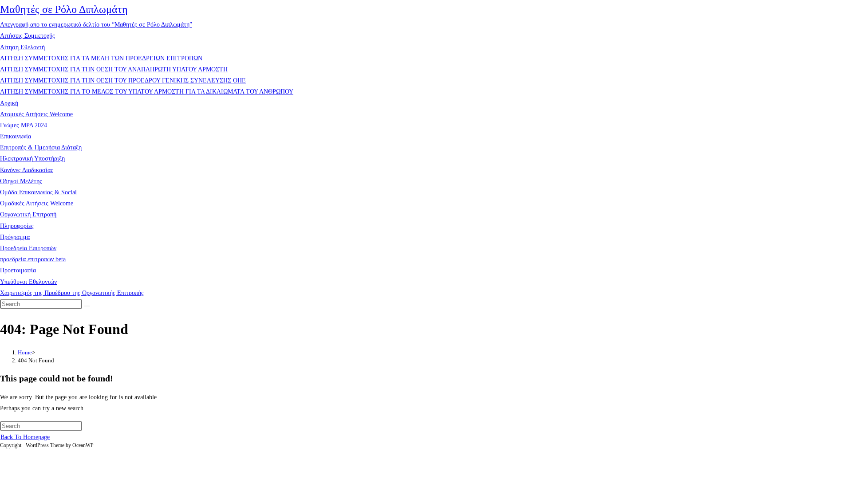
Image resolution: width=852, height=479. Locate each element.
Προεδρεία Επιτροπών (28, 248)
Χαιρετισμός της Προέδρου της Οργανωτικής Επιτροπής (72, 293)
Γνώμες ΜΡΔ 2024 (23, 125)
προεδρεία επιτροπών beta (33, 259)
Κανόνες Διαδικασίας (26, 170)
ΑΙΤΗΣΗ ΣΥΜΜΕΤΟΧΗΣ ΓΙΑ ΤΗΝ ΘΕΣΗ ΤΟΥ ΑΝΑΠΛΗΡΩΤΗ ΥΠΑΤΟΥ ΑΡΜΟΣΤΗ (114, 69)
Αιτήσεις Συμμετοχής (27, 35)
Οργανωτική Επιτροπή (28, 214)
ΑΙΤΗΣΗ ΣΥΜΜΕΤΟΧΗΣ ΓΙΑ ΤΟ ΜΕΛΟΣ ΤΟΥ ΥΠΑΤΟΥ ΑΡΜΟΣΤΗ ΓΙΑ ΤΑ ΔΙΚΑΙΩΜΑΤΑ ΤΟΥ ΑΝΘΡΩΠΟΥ (146, 91)
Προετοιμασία (18, 270)
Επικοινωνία (15, 136)
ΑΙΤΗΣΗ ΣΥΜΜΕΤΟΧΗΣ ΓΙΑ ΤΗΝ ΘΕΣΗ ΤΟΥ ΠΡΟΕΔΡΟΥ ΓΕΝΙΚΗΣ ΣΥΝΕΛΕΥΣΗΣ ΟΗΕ (123, 80)
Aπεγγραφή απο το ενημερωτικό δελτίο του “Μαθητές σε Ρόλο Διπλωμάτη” (96, 24)
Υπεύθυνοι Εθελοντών (28, 282)
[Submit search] (87, 306)
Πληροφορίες (17, 226)
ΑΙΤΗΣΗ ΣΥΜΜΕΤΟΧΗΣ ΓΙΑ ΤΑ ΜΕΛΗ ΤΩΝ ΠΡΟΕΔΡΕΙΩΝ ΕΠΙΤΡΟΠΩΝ (101, 58)
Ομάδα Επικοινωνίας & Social (38, 192)
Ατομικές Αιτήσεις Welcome (36, 114)
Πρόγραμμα (15, 237)
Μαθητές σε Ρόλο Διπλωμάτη (64, 9)
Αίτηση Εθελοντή (22, 47)
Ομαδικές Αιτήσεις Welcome (36, 203)
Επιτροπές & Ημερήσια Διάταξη (41, 147)
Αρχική (9, 103)
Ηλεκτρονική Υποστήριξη (32, 158)
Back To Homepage (25, 437)
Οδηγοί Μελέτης (21, 181)
